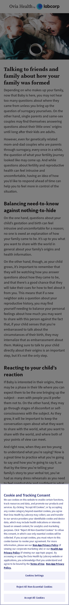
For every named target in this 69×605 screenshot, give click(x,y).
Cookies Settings (34, 575)
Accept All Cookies (34, 597)
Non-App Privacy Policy (45, 545)
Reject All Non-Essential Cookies (34, 586)
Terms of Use (37, 564)
